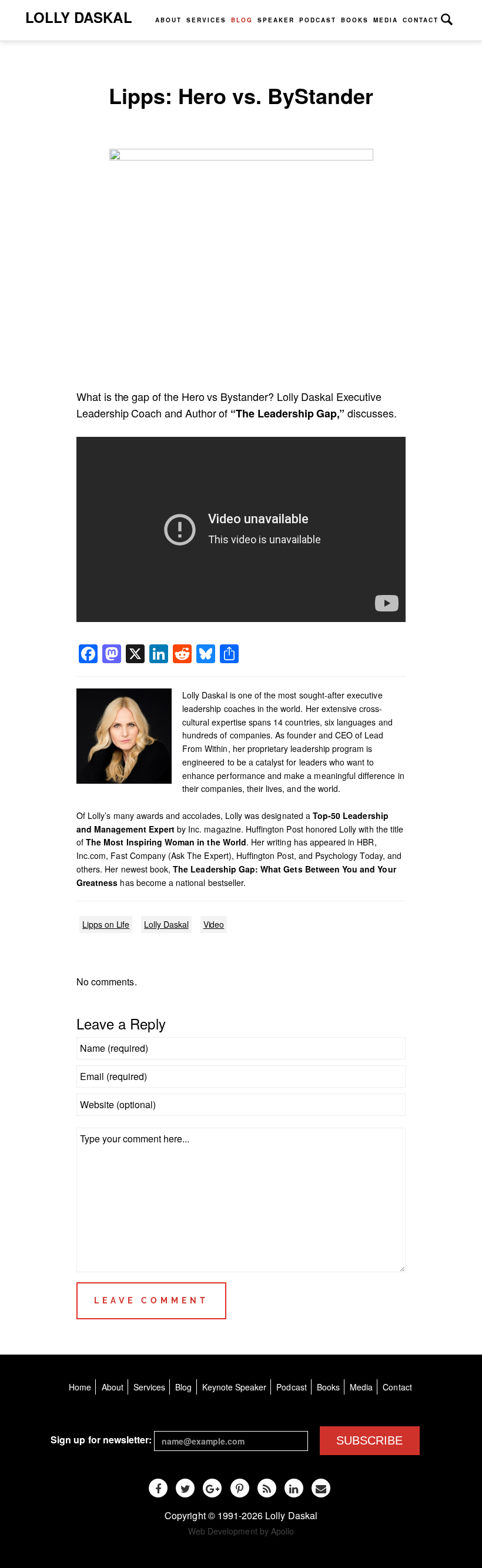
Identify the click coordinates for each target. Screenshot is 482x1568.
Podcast (317, 20)
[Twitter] (185, 1488)
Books (355, 20)
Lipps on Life (105, 924)
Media (385, 20)
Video (214, 924)
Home (80, 1387)
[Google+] (212, 1488)
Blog (242, 20)
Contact (421, 20)
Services (206, 20)
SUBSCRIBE (369, 1440)
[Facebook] (158, 1488)
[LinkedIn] (293, 1488)
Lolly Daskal (78, 17)
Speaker (275, 20)
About (168, 20)
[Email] (321, 1488)
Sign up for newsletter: (101, 1439)
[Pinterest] (239, 1488)
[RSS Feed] (266, 1488)
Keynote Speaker (234, 1387)
